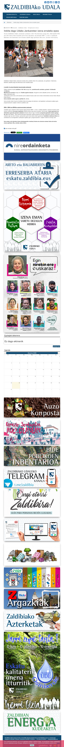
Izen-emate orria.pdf (10, 128)
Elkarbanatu (7, 132)
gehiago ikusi (56, 346)
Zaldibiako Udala (9, 2)
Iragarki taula (47, 14)
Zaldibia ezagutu (11, 14)
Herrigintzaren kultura (33, 28)
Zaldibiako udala (25, 14)
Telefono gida (23, 17)
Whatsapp (20, 132)
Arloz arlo (36, 14)
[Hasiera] (4, 22)
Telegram (27, 132)
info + (58, 743)
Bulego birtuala (11, 17)
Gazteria (15, 28)
